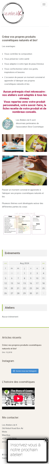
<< (5, 263)
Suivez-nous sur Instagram (26, 371)
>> (43, 263)
